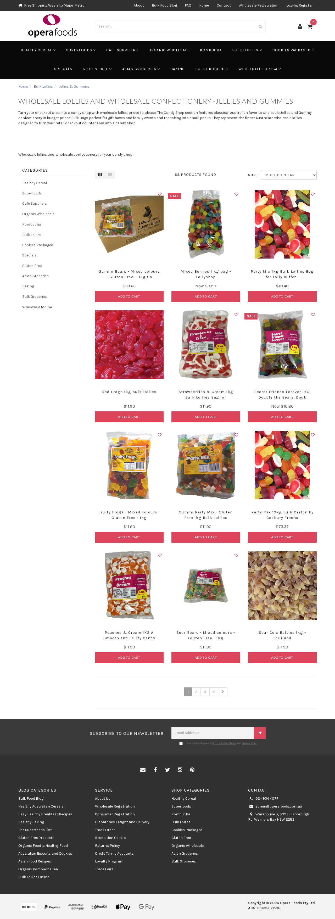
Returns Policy (107, 845)
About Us (102, 798)
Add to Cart (129, 296)
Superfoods (79, 50)
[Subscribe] (260, 733)
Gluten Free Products (36, 838)
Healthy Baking (31, 822)
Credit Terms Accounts (114, 853)
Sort (252, 175)
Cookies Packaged (292, 50)
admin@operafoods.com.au (278, 806)
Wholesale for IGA (258, 69)
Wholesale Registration (258, 5)
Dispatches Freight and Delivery (122, 822)
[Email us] (143, 770)
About (139, 5)
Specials (63, 69)
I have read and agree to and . (221, 743)
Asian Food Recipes (34, 861)
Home (204, 5)
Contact (224, 5)
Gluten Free (96, 69)
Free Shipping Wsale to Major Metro (54, 5)
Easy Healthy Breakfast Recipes (45, 814)
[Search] (260, 26)
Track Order (105, 830)
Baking (177, 69)
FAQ (188, 5)
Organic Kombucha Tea (38, 869)
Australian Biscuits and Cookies (45, 853)
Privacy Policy (250, 743)
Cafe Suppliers (122, 50)
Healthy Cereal (37, 50)
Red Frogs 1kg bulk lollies (129, 391)
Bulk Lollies (245, 50)
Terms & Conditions (224, 743)
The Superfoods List (35, 830)
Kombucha (211, 50)
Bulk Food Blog (164, 5)
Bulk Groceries (211, 69)
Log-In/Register (299, 5)
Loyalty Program (109, 861)
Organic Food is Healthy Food (43, 845)
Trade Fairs (104, 869)
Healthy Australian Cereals (41, 806)
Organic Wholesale (168, 50)
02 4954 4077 (266, 798)
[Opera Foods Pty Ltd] (52, 26)
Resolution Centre (110, 838)
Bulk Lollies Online (33, 877)
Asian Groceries (139, 69)
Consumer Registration (115, 814)
